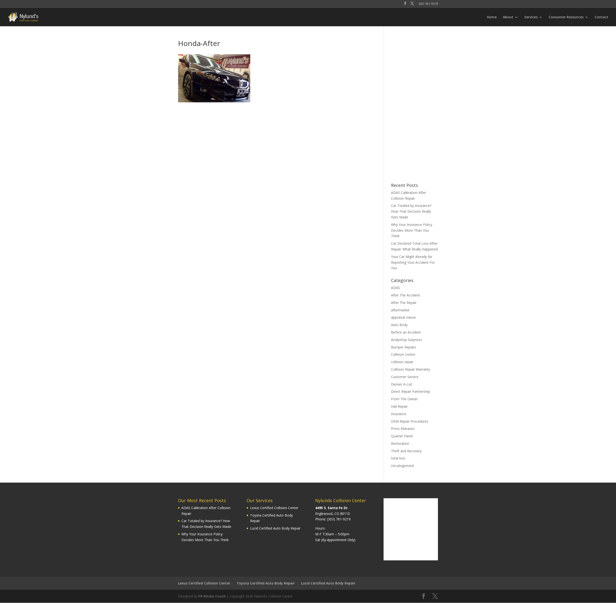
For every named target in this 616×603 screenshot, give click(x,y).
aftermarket (400, 310)
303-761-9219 (428, 4)
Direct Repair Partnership (410, 391)
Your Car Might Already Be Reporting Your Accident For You (413, 262)
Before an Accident (406, 332)
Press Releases (403, 428)
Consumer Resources (566, 17)
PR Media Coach (212, 596)
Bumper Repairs (403, 347)
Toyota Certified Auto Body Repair (266, 583)
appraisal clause (403, 317)
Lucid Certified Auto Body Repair (275, 528)
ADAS (395, 287)
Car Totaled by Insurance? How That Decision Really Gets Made (411, 211)
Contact (601, 17)
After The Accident (405, 295)
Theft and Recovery (406, 451)
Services (531, 17)
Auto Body (399, 324)
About (508, 17)
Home (492, 17)
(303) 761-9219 (339, 519)
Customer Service (404, 376)
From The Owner (404, 399)
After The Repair (404, 302)
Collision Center (403, 354)
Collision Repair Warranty (410, 369)
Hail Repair (399, 406)
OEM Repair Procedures (409, 421)
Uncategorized (402, 465)
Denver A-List (401, 384)
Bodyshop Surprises (406, 339)
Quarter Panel (402, 436)
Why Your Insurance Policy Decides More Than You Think (411, 230)
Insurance (398, 414)
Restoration (400, 443)
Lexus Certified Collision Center (274, 507)
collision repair (402, 362)
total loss (398, 458)
